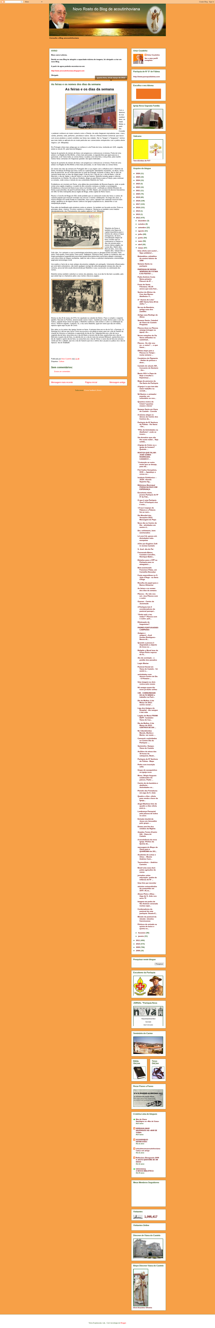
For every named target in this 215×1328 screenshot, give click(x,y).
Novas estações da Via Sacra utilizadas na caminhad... (147, 337)
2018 (138, 201)
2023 (138, 184)
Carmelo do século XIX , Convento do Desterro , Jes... (148, 368)
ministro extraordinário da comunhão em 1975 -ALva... (147, 888)
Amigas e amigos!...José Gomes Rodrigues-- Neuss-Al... (147, 636)
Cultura (61, 361)
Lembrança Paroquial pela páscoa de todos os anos (148, 813)
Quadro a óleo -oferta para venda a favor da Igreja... (148, 798)
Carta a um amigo (143, 1151)
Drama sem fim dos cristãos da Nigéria (146, 828)
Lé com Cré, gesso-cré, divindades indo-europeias (147, 538)
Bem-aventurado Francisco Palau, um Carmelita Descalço (147, 570)
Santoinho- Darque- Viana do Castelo (146, 747)
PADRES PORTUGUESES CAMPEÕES (148, 629)
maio (140, 241)
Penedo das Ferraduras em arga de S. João (147, 792)
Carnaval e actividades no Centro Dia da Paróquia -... (147, 740)
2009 (138, 947)
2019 (138, 197)
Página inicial (91, 382)
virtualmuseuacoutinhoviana (148, 1149)
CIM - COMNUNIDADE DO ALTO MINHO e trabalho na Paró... (147, 695)
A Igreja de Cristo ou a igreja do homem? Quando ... (147, 447)
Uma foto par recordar (147, 883)
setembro (142, 227)
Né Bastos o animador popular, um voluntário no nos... (147, 396)
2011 (138, 940)
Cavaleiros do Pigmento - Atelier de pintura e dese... (148, 360)
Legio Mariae (143, 663)
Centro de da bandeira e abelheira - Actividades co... (148, 785)
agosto (141, 231)
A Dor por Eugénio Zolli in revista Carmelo (147, 545)
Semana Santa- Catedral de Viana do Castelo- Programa (148, 322)
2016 (138, 207)
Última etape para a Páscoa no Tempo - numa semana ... (147, 353)
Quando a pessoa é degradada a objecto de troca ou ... (147, 645)
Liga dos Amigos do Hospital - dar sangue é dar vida (148, 710)
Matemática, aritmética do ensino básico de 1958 (147, 258)
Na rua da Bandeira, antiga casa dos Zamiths (146, 309)
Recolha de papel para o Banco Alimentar (148, 584)
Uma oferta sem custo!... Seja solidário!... (148, 252)
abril (140, 244)
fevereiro (142, 933)
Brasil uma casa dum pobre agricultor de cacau (147, 870)
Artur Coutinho (153, 55)
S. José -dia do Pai (145, 549)
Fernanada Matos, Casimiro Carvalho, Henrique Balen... (147, 554)
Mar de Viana (141, 1119)
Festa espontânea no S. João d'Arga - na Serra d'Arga (148, 577)
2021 (138, 191)
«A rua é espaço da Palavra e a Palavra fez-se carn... (146, 510)
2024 (138, 180)
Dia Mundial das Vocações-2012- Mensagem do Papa (147, 517)
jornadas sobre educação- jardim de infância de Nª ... (147, 877)
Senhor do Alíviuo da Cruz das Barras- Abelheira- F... (146, 294)
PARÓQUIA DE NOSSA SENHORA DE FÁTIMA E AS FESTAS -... (148, 271)
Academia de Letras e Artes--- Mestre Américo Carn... (147, 857)
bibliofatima (141, 1169)
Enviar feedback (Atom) (92, 390)
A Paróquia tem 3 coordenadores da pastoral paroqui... (146, 609)
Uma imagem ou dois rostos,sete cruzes (146, 683)
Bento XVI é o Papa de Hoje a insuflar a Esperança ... (147, 375)
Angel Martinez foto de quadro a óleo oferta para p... (147, 806)
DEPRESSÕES (141, 1142)
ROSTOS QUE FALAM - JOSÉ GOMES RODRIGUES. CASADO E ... (147, 456)
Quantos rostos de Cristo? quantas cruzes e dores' (146, 404)
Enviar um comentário (62, 371)
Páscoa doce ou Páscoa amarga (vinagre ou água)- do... (148, 330)
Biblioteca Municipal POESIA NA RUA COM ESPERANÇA (147, 487)
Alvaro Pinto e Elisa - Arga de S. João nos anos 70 (147, 896)
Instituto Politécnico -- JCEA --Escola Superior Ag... (147, 480)
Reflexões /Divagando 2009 (147, 1158)
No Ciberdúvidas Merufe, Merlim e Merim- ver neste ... (147, 733)
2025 (138, 177)
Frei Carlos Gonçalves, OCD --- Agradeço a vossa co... (147, 472)
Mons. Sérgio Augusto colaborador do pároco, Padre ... (147, 778)
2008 (138, 951)
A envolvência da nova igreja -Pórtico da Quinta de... (147, 842)
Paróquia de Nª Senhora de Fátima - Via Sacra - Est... (148, 424)
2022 (138, 187)
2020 (138, 194)
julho (140, 234)
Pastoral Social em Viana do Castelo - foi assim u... (148, 669)
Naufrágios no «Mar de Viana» (147, 1121)
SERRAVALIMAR (143, 1128)
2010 (138, 944)
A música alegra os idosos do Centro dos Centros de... (148, 417)
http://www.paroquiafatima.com (146, 77)
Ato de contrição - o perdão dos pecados (147, 659)
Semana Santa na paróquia (145, 265)
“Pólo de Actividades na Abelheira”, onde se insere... (148, 432)
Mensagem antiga (117, 382)
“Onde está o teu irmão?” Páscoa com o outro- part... (147, 617)
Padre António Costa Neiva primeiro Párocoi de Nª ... (146, 279)
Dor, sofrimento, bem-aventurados (147, 532)
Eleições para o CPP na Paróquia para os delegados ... (147, 562)
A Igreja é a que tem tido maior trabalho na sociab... (148, 389)
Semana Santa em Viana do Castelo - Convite (148, 410)
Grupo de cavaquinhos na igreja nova (147, 771)
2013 (138, 214)
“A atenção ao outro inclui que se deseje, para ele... (147, 464)
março (141, 248)
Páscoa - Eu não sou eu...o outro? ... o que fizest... (148, 345)
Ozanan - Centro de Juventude (146, 602)
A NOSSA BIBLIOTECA (145, 1171)
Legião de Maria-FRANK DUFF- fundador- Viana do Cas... (148, 718)
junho (141, 238)
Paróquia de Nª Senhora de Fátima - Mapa (148, 760)
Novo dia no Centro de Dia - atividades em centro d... (147, 525)
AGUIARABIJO (142, 1140)
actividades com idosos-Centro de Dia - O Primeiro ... (148, 676)
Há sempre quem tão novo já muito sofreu (147, 688)
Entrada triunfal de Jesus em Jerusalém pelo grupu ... (147, 821)
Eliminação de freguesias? (144, 623)
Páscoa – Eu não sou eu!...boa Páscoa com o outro (148, 596)
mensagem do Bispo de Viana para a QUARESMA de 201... (148, 849)
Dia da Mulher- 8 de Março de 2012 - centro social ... (146, 703)
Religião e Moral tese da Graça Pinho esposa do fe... (148, 652)
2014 (138, 211)
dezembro (142, 221)
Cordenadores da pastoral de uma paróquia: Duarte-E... (147, 911)
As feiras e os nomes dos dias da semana (147, 589)
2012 (138, 218)
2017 (138, 204)
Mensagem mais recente (62, 382)
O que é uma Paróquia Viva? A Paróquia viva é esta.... (148, 502)
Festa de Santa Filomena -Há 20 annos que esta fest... (148, 287)
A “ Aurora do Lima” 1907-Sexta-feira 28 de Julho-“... (148, 302)
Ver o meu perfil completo (151, 59)
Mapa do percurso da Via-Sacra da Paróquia (148, 382)
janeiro (141, 936)
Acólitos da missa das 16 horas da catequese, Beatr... (147, 753)
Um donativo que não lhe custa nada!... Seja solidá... (148, 439)
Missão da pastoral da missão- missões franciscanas (147, 919)
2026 (138, 173)
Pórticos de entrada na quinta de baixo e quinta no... (147, 926)
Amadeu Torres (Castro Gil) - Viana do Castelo (147, 834)
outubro (141, 224)
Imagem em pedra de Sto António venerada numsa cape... (148, 904)
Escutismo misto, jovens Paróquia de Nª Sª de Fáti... (148, 495)
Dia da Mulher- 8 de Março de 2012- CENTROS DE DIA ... (147, 725)
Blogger (123, 1323)
